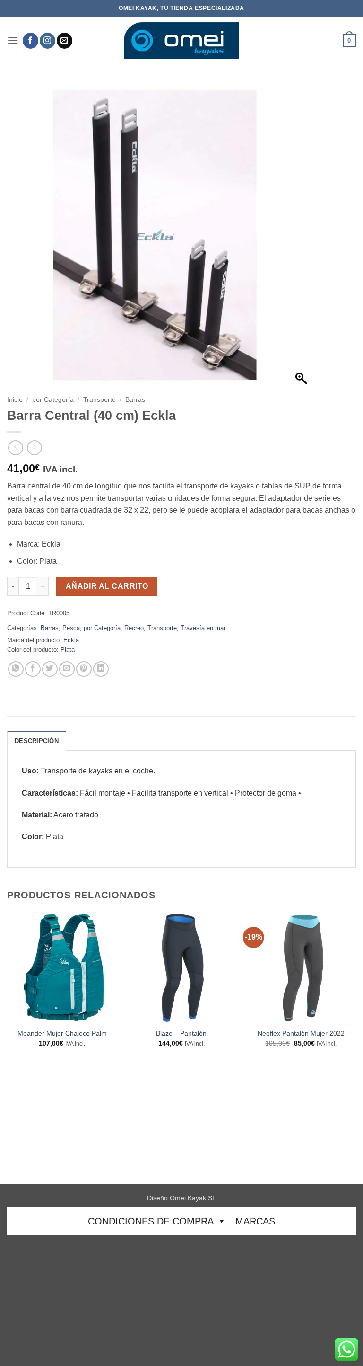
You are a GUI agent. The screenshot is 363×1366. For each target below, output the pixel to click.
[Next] (355, 1029)
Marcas (255, 1221)
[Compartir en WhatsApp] (16, 669)
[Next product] (15, 447)
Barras (135, 399)
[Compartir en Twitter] (50, 669)
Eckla (71, 640)
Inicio (15, 399)
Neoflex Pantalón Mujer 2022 (301, 1033)
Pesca (71, 627)
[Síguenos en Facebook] (30, 41)
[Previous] (7, 1029)
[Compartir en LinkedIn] (101, 669)
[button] (12, 40)
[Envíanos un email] (64, 41)
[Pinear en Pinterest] (84, 669)
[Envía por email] (67, 669)
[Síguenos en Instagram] (47, 41)
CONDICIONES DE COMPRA (151, 1221)
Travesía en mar (203, 627)
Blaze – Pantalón (181, 1033)
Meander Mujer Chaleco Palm (62, 1033)
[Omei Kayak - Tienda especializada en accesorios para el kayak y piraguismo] (181, 40)
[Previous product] (34, 447)
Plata (67, 649)
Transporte (99, 399)
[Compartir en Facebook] (33, 669)
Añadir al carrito (107, 586)
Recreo (134, 627)
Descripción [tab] (37, 741)
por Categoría (53, 399)
